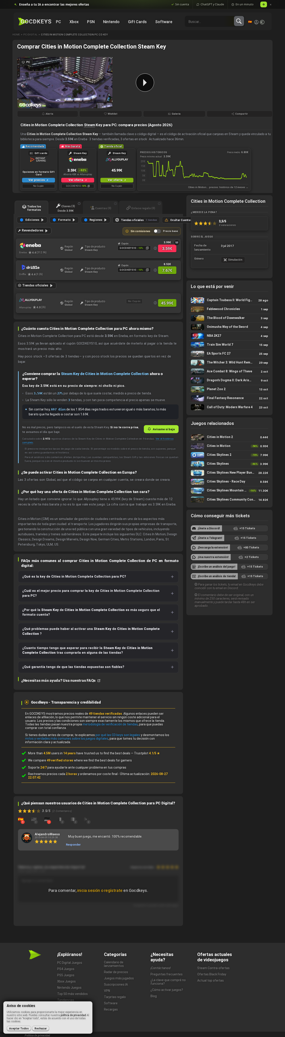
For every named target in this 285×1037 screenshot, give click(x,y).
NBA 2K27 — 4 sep (229, 336)
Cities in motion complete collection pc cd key (74, 34)
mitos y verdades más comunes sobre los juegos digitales (66, 738)
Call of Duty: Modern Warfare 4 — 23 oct (229, 407)
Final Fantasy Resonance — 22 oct (229, 398)
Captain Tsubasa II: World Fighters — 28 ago (229, 300)
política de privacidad (73, 1015)
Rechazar (41, 1028)
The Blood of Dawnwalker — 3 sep (229, 318)
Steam (89, 125)
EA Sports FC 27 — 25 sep (229, 353)
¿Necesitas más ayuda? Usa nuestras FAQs (58, 680)
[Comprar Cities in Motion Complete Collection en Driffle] (38, 267)
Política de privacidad (37, 1035)
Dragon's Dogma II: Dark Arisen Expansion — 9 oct (229, 380)
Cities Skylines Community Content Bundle (229, 499)
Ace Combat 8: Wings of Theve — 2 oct (229, 371)
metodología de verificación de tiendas (110, 724)
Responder (73, 844)
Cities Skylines (229, 464)
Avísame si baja (164, 429)
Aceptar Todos (19, 1028)
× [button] (271, 4)
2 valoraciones (227, 225)
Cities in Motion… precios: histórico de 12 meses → (218, 187)
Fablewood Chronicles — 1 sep (229, 309)
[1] (20, 819)
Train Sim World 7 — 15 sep (229, 345)
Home (16, 34)
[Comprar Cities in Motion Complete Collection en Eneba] (38, 245)
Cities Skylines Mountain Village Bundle (229, 490)
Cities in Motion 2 (229, 437)
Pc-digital (30, 34)
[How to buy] (177, 243)
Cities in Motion (229, 446)
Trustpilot (147, 753)
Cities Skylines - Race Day (229, 481)
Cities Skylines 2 (229, 455)
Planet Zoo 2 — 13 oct (229, 389)
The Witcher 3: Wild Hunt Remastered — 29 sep (229, 362)
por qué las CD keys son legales (118, 735)
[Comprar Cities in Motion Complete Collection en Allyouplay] (38, 300)
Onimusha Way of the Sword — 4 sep (229, 327)
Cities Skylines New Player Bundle (229, 473)
